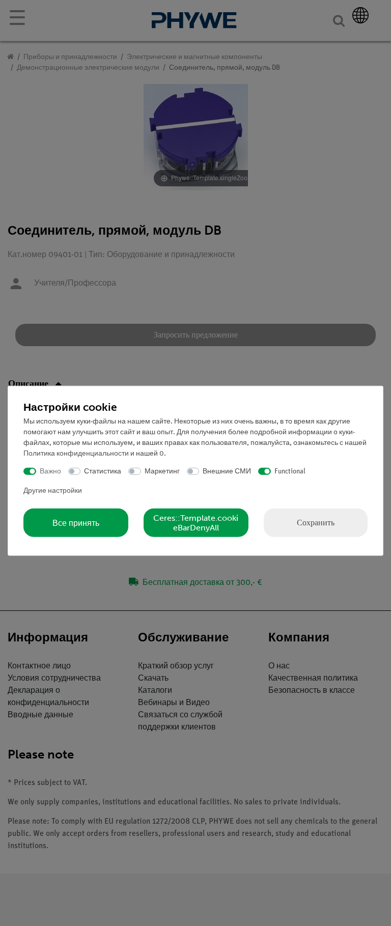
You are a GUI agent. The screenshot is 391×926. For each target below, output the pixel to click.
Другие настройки (52, 491)
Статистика (102, 471)
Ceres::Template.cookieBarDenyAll (195, 522)
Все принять (75, 522)
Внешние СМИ (227, 471)
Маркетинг (162, 471)
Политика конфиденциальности (76, 453)
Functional (289, 471)
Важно (50, 471)
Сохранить (315, 522)
